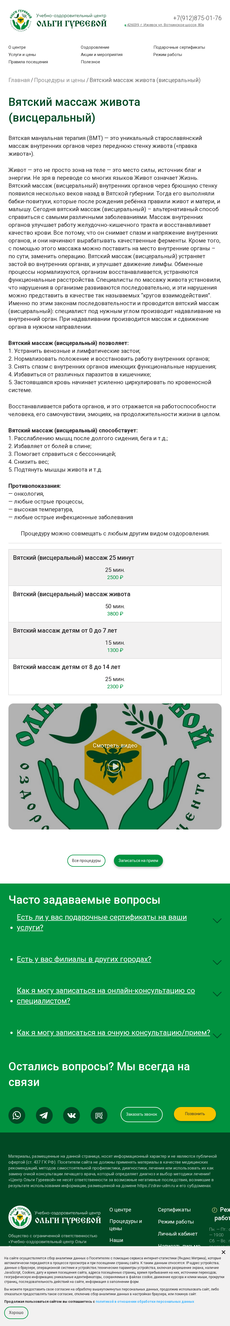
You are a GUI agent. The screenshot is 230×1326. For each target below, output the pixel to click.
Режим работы (167, 54)
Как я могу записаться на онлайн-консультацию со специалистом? (106, 995)
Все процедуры (86, 860)
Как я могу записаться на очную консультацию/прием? (113, 1032)
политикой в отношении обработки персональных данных (145, 1302)
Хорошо (16, 1312)
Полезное (90, 61)
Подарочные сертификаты (179, 47)
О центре (17, 47)
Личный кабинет (177, 1234)
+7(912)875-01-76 (197, 18)
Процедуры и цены (59, 80)
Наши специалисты (125, 1244)
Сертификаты (174, 1210)
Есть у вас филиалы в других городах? (84, 959)
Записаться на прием (138, 860)
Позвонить (195, 1113)
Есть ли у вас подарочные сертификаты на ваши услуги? (102, 922)
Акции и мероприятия (102, 54)
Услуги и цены (22, 54)
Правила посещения (28, 61)
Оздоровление (95, 47)
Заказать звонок (141, 1114)
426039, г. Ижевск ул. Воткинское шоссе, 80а (165, 25)
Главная (19, 80)
